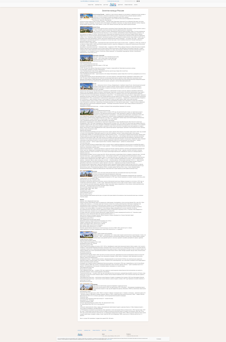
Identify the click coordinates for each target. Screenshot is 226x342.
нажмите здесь (109, 339)
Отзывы (110, 330)
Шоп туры (105, 4)
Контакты (80, 330)
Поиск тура (90, 4)
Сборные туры (98, 4)
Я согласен (159, 338)
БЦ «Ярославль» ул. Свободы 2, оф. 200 (90, 1)
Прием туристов (128, 4)
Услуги (135, 4)
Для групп (120, 4)
